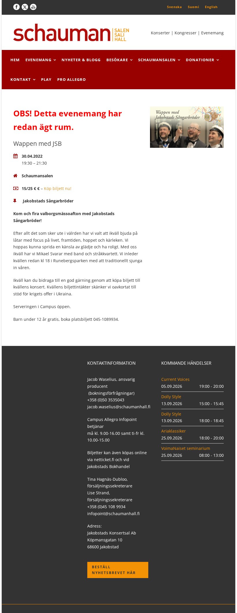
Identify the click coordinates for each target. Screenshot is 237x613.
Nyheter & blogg (81, 59)
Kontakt (20, 79)
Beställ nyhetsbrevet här (114, 569)
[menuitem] (174, 6)
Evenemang (38, 59)
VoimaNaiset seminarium (185, 448)
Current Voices (175, 379)
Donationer (200, 59)
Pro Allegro (71, 79)
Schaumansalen (157, 59)
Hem (15, 59)
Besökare (117, 59)
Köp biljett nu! (57, 188)
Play (46, 79)
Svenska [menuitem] (174, 7)
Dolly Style (171, 396)
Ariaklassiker (173, 431)
